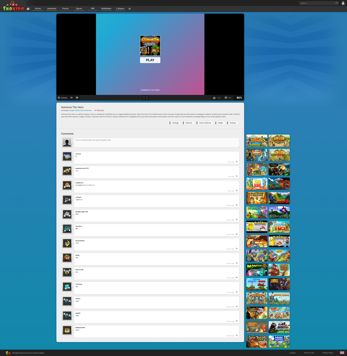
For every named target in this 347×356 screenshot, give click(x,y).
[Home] (28, 9)
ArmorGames (86, 110)
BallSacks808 (80, 328)
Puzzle (65, 8)
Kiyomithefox (80, 241)
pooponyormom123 (82, 168)
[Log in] (343, 3)
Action (38, 8)
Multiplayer (106, 8)
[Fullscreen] (145, 98)
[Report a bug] (71, 98)
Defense (189, 123)
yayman (78, 154)
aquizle (77, 313)
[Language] (342, 353)
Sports (79, 8)
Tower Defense (205, 123)
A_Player (78, 197)
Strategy (175, 123)
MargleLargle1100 (81, 212)
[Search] (337, 3)
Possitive (78, 226)
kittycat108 (79, 270)
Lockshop (78, 284)
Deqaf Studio (75, 110)
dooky (77, 255)
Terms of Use (309, 353)
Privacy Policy (327, 353)
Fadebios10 (79, 183)
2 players (120, 8)
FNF (93, 8)
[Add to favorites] (77, 98)
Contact (293, 353)
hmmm (77, 299)
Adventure (51, 8)
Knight (220, 123)
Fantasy (233, 123)
